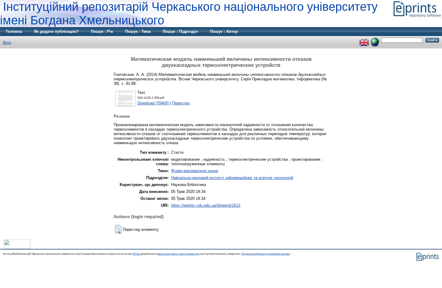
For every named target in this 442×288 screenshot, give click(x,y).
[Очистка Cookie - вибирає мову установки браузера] (375, 40)
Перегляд (181, 103)
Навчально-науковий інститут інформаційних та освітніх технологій (232, 177)
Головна (14, 31)
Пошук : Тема (138, 31)
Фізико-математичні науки (194, 171)
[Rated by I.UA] (17, 247)
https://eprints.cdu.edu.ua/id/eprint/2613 (205, 205)
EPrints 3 (137, 253)
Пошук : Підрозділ (180, 31)
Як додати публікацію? (56, 31)
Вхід (7, 42)
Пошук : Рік (102, 31)
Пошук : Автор (224, 31)
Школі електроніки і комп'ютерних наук (178, 253)
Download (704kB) (153, 103)
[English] (364, 40)
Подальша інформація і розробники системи (265, 253)
